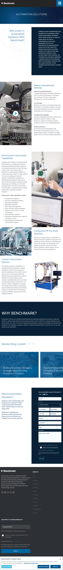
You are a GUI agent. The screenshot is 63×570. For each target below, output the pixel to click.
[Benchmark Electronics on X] (8, 492)
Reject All (55, 566)
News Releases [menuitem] (37, 509)
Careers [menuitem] (35, 505)
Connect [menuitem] (36, 498)
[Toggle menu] (59, 3)
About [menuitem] (35, 491)
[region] (31, 563)
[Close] (60, 559)
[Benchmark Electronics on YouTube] (13, 492)
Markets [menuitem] (35, 480)
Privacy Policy (50, 450)
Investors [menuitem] (36, 494)
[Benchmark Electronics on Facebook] (5, 492)
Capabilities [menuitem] (36, 484)
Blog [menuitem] (35, 476)
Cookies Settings (6, 566)
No (47, 394)
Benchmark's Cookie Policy (31, 563)
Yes (40, 394)
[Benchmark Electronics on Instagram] (11, 492)
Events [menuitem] (35, 502)
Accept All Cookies (43, 566)
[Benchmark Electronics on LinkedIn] (2, 492)
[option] (19, 365)
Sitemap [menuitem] (35, 513)
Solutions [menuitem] (36, 487)
